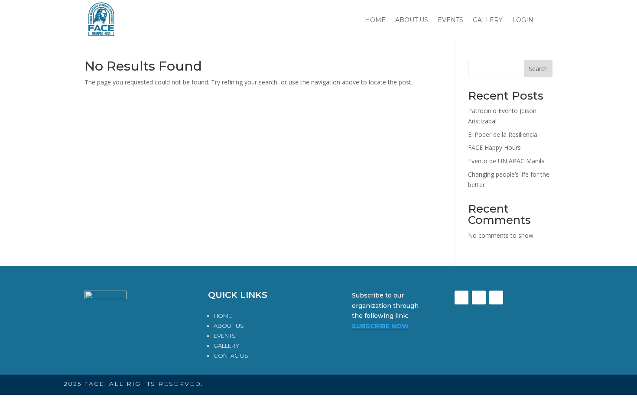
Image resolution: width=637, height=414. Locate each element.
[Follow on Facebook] (461, 297)
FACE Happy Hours (494, 147)
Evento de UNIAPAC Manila (506, 161)
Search (538, 69)
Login (522, 20)
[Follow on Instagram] (496, 297)
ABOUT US (229, 325)
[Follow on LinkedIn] (479, 297)
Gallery (488, 20)
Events (450, 20)
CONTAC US (231, 355)
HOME (223, 315)
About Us (411, 20)
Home (375, 20)
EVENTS (225, 335)
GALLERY (226, 345)
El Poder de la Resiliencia (502, 134)
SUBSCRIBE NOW (380, 326)
